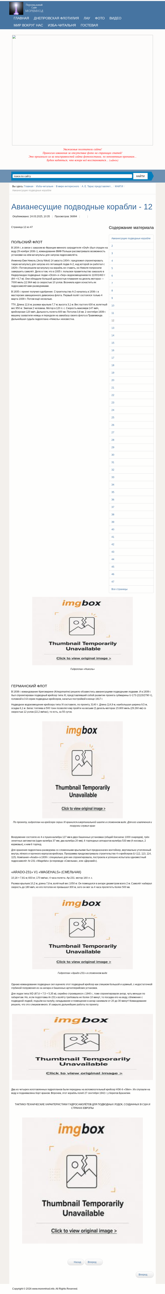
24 (112, 410)
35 (112, 492)
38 (112, 514)
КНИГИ (119, 186)
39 (112, 522)
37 (112, 507)
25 (112, 417)
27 (112, 432)
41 (112, 537)
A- (152, 197)
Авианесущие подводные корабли (131, 238)
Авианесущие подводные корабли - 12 (82, 206)
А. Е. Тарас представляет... (97, 186)
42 (112, 544)
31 (112, 462)
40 (112, 529)
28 (112, 440)
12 (112, 320)
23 (112, 402)
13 (112, 328)
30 (112, 454)
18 (112, 365)
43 (112, 551)
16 (112, 350)
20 (112, 380)
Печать (83, 216)
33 (112, 477)
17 (112, 357)
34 (112, 484)
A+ (145, 197)
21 (112, 387)
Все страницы (119, 589)
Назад (77, 1262)
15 (112, 343)
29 (112, 447)
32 (112, 469)
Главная (28, 186)
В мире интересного (67, 186)
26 (112, 425)
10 (112, 305)
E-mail (91, 216)
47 (112, 581)
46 (112, 574)
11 (112, 313)
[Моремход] (26, 7)
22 (112, 395)
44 (112, 559)
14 (112, 335)
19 (112, 372)
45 (112, 566)
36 (112, 499)
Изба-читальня (44, 186)
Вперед (92, 1262)
